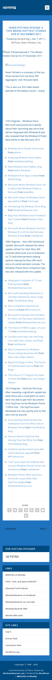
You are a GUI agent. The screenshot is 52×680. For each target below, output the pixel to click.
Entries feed (11, 638)
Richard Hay (23, 38)
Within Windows (22, 170)
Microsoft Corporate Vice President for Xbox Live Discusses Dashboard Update (26, 318)
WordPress (44, 673)
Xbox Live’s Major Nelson (21, 357)
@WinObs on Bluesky (15, 575)
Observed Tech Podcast (16, 588)
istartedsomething (23, 161)
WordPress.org (12, 652)
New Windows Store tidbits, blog (25, 166)
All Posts (15, 42)
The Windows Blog (23, 300)
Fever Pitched (28, 42)
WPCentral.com (32, 309)
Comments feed (13, 645)
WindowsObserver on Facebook (20, 595)
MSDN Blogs (14, 179)
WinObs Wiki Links (14, 615)
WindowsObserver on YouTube (20, 602)
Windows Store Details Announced (26, 148)
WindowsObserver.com (25, 210)
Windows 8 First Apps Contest (23, 175)
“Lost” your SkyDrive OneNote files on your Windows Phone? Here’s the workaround (27, 465)
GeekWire (29, 192)
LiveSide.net (37, 235)
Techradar (33, 201)
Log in (8, 631)
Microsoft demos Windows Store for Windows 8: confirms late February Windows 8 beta (26, 232)
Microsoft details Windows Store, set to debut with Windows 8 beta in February (27, 188)
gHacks (17, 152)
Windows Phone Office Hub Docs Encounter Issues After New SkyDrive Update (25, 478)
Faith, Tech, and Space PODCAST (21, 581)
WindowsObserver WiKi (16, 608)
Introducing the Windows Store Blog (27, 206)
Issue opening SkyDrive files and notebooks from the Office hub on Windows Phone (26, 423)
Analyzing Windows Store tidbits (24, 157)
